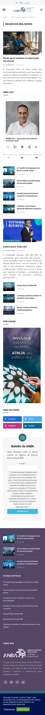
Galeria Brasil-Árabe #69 (15, 246)
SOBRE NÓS (8, 643)
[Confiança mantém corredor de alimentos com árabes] (9, 298)
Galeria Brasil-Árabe (12, 240)
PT (17, 3)
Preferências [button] (9, 709)
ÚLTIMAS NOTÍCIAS (12, 576)
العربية (27, 3)
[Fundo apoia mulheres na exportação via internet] (22, 43)
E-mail (22, 463)
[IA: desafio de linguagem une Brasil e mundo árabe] (9, 170)
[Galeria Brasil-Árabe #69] (22, 230)
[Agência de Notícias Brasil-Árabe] (24, 10)
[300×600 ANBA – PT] (22, 365)
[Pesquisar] (41, 10)
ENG (21, 3)
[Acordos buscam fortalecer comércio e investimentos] (9, 196)
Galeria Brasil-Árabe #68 (26, 285)
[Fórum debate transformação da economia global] (9, 183)
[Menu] (4, 10)
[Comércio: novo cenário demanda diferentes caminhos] (9, 209)
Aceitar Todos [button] (23, 709)
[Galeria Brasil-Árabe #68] (9, 286)
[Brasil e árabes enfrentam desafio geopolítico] (9, 310)
